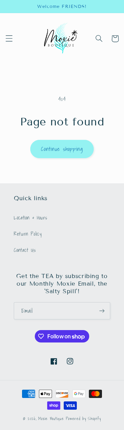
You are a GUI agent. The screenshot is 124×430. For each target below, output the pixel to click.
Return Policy (27, 234)
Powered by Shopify (83, 418)
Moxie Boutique (51, 418)
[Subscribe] (102, 310)
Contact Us (25, 250)
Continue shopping (62, 148)
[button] (9, 39)
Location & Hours (31, 218)
